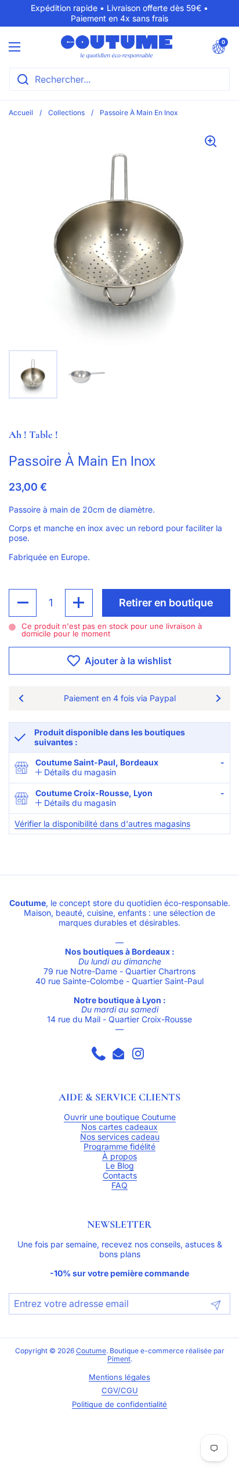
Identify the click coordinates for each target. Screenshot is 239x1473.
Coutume (91, 1351)
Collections (66, 112)
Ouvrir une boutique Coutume (120, 1117)
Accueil (21, 112)
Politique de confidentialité (119, 1404)
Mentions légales (119, 1377)
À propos (119, 1156)
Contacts (120, 1175)
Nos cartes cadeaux (119, 1127)
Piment (119, 1359)
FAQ (119, 1185)
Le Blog (120, 1165)
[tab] (75, 773)
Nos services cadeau (120, 1136)
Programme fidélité (119, 1146)
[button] (218, 46)
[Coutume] (116, 46)
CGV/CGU (120, 1390)
